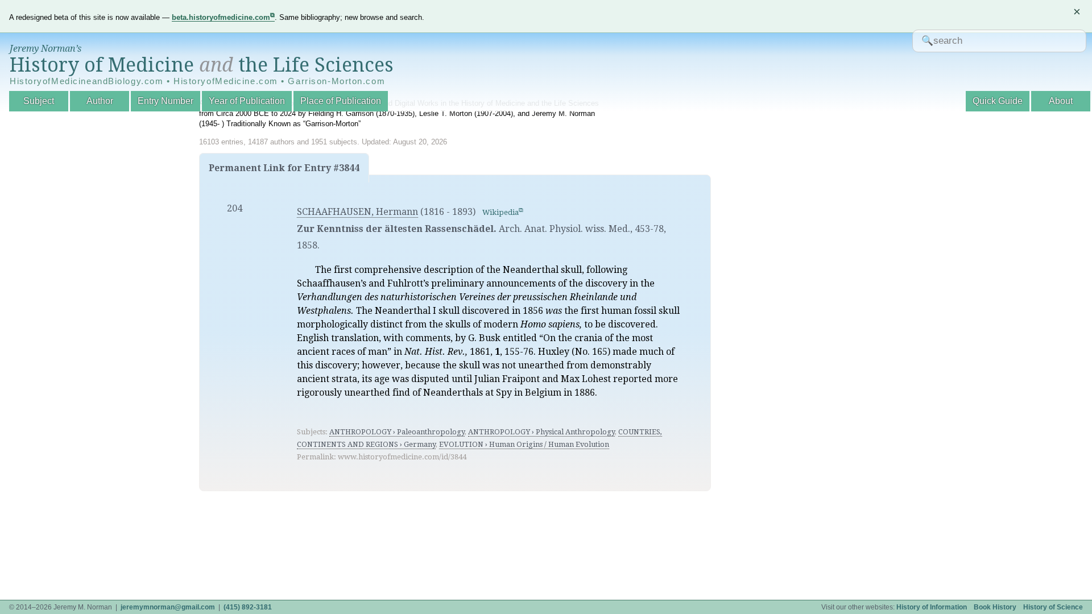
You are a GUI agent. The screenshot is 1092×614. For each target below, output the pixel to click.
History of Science (1053, 607)
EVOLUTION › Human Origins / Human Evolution (524, 444)
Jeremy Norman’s (45, 48)
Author (99, 101)
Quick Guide (998, 101)
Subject (38, 101)
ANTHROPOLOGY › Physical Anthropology (541, 432)
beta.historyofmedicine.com (221, 17)
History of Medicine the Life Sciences (202, 64)
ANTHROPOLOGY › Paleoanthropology (397, 432)
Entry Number (165, 101)
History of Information (931, 607)
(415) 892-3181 (248, 607)
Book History (995, 607)
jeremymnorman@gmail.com (168, 607)
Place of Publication (340, 101)
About (1061, 101)
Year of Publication (247, 101)
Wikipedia (500, 212)
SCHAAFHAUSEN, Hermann (357, 211)
